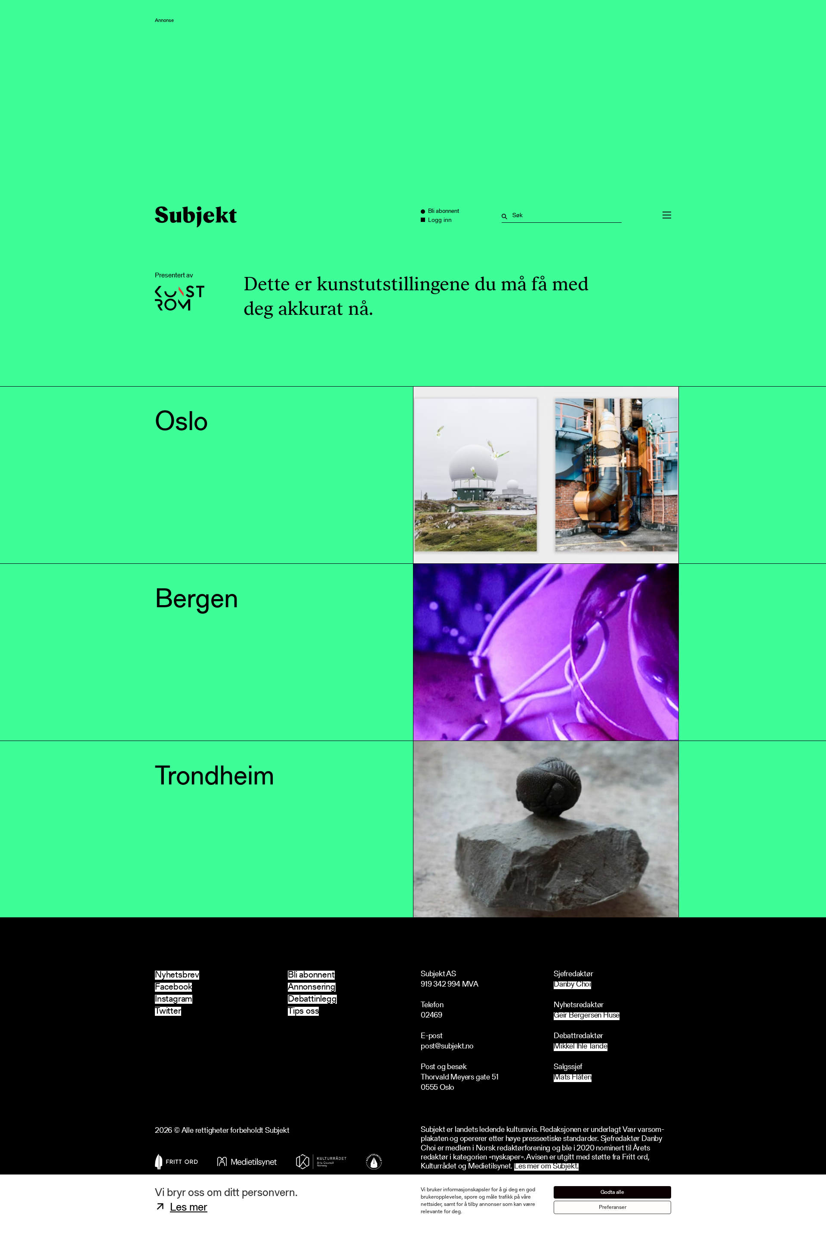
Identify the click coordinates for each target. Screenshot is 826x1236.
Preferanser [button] (612, 1207)
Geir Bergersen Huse (587, 1016)
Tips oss (303, 1011)
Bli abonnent (311, 975)
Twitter (168, 1011)
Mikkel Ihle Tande (580, 1047)
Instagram (173, 999)
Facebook (173, 987)
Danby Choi (572, 985)
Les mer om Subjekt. (546, 1167)
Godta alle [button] (612, 1192)
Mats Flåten (573, 1078)
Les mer (188, 1208)
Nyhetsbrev (177, 975)
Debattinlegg (312, 999)
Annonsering (312, 987)
